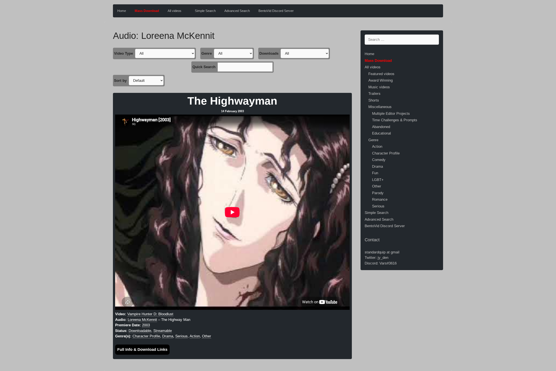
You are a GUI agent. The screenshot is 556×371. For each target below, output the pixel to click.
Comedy (379, 160)
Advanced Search (237, 11)
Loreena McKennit (142, 320)
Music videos (379, 87)
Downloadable (140, 331)
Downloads (268, 53)
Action (195, 336)
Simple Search (205, 11)
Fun (375, 173)
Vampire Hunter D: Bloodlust (150, 314)
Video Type (123, 53)
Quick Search (203, 67)
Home (121, 11)
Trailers (374, 94)
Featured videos (381, 74)
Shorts (373, 100)
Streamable (162, 331)
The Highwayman (232, 101)
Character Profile (146, 336)
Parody (378, 193)
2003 (146, 325)
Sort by (120, 81)
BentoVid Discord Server (276, 11)
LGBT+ (378, 180)
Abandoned (381, 127)
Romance (379, 199)
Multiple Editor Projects (391, 114)
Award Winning (380, 80)
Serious (181, 336)
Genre (206, 53)
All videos (174, 11)
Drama (167, 336)
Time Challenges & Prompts (394, 120)
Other (206, 336)
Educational (381, 133)
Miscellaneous (380, 107)
